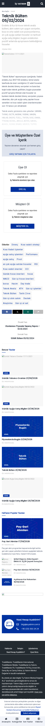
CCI (27, 269)
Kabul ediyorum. (30, 713)
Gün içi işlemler (33, 288)
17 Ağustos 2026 (8, 545)
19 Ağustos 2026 (20, 573)
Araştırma (7, 303)
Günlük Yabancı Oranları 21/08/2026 (20, 378)
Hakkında (8, 649)
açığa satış (8, 259)
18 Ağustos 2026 (20, 585)
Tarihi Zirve (24, 293)
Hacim (15, 284)
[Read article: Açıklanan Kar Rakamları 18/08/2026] (7, 581)
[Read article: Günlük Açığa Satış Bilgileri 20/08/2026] (22, 488)
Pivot (19, 259)
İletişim (20, 649)
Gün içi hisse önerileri (23, 279)
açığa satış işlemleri (13, 254)
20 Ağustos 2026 (8, 504)
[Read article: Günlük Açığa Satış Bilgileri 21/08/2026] (22, 396)
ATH (21, 288)
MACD (6, 279)
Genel (13, 11)
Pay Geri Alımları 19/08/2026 (27, 570)
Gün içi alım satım (12, 298)
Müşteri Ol (22, 226)
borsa (6, 284)
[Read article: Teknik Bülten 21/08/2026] (22, 457)
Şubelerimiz (33, 649)
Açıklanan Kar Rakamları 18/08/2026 (25, 580)
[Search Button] (42, 4)
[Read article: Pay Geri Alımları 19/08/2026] (7, 572)
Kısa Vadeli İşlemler (13, 249)
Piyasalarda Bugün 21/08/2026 (17, 439)
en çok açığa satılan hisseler (17, 264)
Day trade (25, 284)
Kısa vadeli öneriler (12, 269)
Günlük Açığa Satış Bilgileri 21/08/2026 (20, 408)
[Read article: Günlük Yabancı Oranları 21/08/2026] (22, 365)
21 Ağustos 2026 (8, 381)
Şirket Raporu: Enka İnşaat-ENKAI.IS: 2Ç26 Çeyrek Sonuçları (28, 560)
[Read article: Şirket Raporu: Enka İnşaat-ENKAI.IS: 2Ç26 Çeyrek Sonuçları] (7, 561)
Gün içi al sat (21, 303)
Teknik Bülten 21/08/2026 (14, 470)
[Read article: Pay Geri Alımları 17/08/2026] (22, 528)
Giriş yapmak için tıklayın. (22, 154)
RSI (36, 264)
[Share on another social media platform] (38, 312)
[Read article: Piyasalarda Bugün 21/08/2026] (22, 426)
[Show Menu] (3, 4)
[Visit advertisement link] (22, 602)
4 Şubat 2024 (6, 49)
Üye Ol (22, 189)
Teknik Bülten (9, 293)
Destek (27, 298)
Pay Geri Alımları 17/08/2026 (16, 541)
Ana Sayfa (5, 11)
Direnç (15, 244)
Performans (32, 254)
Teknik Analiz (9, 288)
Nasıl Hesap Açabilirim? (16, 652)
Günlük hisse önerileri (14, 274)
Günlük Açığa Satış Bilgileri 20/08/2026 (21, 500)
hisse (30, 274)
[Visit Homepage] (22, 4)
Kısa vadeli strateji (30, 244)
